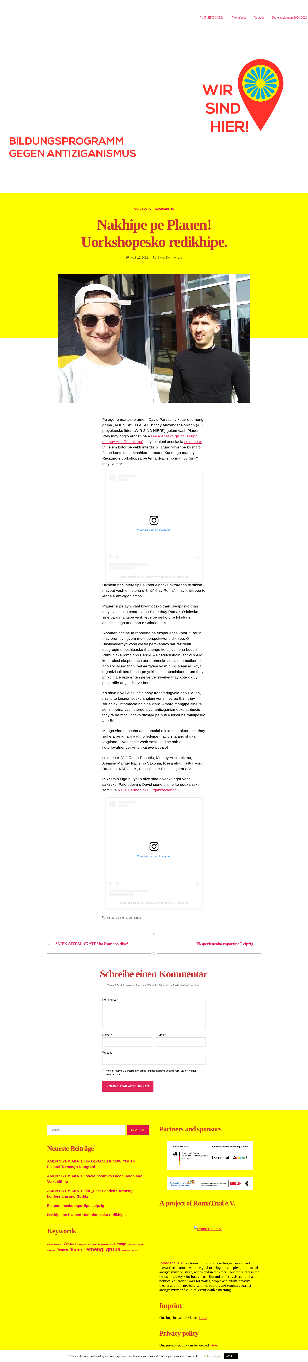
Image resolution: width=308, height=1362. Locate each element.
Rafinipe (120, 1244)
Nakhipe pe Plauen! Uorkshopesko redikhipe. (87, 1215)
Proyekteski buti (105, 1244)
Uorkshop (135, 917)
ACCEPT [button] (230, 1356)
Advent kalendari (54, 1244)
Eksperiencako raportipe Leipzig (75, 1206)
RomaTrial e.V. (171, 1263)
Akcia (70, 1243)
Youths (135, 1250)
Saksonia (51, 1250)
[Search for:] (85, 1131)
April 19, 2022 (139, 257)
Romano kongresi (136, 1244)
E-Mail (161, 1034)
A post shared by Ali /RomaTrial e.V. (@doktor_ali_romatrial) (154, 576)
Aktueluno (143, 208)
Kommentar (110, 999)
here (203, 1317)
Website (107, 1052)
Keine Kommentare (170, 257)
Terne (76, 1249)
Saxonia (122, 917)
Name (107, 1034)
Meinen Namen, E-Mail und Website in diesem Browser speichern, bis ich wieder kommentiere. (151, 1072)
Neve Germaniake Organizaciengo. (148, 790)
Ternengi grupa (101, 1249)
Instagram (82, 1244)
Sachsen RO (164, 208)
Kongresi (92, 1244)
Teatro (62, 1250)
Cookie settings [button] (211, 1356)
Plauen (111, 917)
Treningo (126, 1250)
